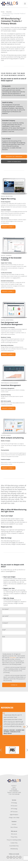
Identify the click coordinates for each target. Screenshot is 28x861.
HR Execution (14, 805)
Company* (5, 623)
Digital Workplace (14, 814)
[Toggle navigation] (25, 3)
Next (27, 726)
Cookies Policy (14, 843)
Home (2, 12)
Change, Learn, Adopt (14, 817)
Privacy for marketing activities (14, 840)
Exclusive (14, 824)
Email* (4, 630)
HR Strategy (14, 803)
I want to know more (14, 161)
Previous (1, 726)
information (13, 657)
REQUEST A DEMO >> (8, 227)
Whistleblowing (14, 848)
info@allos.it (15, 791)
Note (3, 636)
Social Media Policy (14, 846)
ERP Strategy (14, 808)
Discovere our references (14, 156)
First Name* (5, 609)
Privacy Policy (14, 837)
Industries (9, 12)
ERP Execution (14, 811)
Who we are (14, 834)
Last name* (5, 616)
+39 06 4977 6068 (16, 792)
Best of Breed (14, 827)
